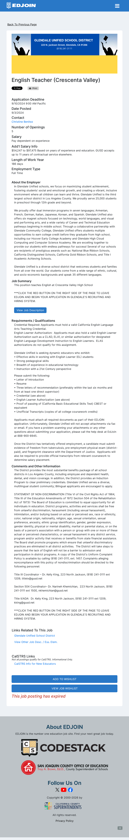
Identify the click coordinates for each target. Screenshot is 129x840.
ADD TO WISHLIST (64, 679)
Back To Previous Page (22, 24)
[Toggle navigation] (117, 6)
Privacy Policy (65, 820)
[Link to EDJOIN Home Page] (21, 5)
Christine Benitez (22, 121)
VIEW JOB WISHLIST (65, 688)
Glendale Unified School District (34, 635)
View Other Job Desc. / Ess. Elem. (35, 642)
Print (34, 88)
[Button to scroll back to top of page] (120, 828)
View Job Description (30, 310)
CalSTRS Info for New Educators (35, 663)
